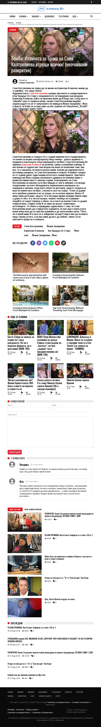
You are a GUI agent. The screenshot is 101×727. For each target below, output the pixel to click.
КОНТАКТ (50, 2)
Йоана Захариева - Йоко (44, 235)
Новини (22, 16)
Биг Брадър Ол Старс (59, 231)
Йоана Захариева (56, 226)
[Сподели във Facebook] (32, 243)
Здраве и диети (45, 696)
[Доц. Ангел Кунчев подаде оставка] (25, 617)
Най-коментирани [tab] (33, 509)
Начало (34, 2)
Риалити (68, 692)
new (26, 235)
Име (10, 405)
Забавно (35, 16)
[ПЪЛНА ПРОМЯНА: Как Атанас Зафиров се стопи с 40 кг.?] (25, 552)
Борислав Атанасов (31, 164)
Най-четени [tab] (15, 509)
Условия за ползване (81, 702)
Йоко (76, 231)
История (79, 692)
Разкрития (22, 696)
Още (74, 16)
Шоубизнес (50, 16)
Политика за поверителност (59, 702)
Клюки (12, 16)
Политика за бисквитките (43, 712)
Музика (10, 696)
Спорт (58, 696)
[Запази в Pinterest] (57, 243)
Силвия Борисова (26, 83)
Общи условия (32, 709)
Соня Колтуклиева (33, 226)
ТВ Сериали (63, 16)
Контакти (20, 709)
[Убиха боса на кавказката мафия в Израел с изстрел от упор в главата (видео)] (25, 574)
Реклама (11, 709)
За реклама (42, 2)
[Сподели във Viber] (38, 243)
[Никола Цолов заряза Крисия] (80, 378)
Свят (32, 696)
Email (54, 405)
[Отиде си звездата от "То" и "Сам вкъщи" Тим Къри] (25, 595)
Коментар (12, 415)
